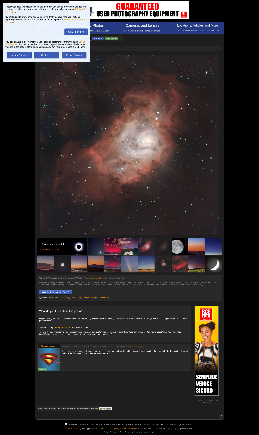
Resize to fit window (131, 60)
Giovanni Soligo (96, 278)
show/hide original (135, 347)
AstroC (57, 298)
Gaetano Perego (90, 298)
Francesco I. (75, 298)
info (210, 402)
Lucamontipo (103, 298)
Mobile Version (73, 429)
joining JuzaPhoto (62, 327)
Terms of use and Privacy (109, 429)
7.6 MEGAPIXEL (131, 229)
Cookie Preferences (129, 429)
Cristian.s (65, 298)
